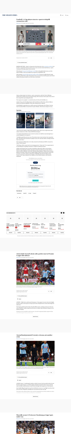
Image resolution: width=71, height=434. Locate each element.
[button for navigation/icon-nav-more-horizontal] (54, 58)
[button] (62, 15)
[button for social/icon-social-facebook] (51, 58)
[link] (9, 15)
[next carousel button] (52, 354)
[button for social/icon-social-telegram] (49, 58)
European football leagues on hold (29, 71)
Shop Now (10, 232)
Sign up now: (18, 23)
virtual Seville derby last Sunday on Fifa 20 (31, 74)
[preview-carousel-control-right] (53, 120)
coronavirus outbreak (48, 66)
